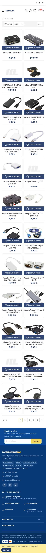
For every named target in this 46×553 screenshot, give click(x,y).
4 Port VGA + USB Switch (34, 53)
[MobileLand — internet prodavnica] (10, 10)
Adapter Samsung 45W (34, 181)
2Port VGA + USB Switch (12, 53)
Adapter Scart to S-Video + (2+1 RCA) (12, 215)
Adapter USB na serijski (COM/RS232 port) (34, 247)
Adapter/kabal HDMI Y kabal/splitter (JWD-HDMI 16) (34, 407)
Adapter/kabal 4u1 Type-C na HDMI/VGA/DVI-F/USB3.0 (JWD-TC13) (12, 311)
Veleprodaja (31, 510)
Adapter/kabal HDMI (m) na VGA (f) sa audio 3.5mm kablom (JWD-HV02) (33, 343)
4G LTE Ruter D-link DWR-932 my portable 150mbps (12, 86)
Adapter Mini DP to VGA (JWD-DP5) (12, 182)
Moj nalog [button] (7, 519)
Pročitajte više (33, 546)
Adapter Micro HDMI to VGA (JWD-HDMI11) (12, 150)
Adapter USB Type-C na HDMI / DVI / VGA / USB (12, 279)
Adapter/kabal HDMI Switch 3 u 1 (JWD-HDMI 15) (12, 375)
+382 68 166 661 (11, 472)
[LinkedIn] (15, 485)
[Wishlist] (35, 10)
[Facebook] (39, 2)
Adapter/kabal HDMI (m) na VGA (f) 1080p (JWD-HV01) (12, 343)
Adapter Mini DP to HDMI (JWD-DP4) (34, 150)
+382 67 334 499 (11, 476)
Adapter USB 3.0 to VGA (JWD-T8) (12, 247)
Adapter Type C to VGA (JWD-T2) (34, 215)
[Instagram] (42, 2)
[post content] (12, 40)
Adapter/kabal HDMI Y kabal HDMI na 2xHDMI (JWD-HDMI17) (12, 407)
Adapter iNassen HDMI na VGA (34, 118)
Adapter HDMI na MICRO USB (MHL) (12, 118)
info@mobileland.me (13, 480)
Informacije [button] (8, 526)
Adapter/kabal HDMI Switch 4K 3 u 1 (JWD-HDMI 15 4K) (34, 375)
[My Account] (30, 10)
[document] (23, 548)
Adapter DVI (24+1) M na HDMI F (34, 86)
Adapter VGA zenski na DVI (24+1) (34, 279)
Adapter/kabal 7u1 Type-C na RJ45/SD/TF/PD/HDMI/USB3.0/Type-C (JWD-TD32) (34, 311)
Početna (3, 18)
